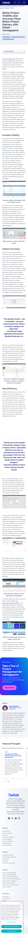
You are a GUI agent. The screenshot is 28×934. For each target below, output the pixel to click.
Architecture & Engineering (9, 857)
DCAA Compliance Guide (8, 882)
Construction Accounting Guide (10, 884)
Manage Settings (11, 922)
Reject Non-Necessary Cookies (11, 926)
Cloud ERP (4, 835)
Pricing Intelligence (7, 839)
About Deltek (5, 896)
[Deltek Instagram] (19, 818)
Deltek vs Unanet (6, 887)
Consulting (5, 861)
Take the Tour (9, 688)
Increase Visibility (9, 51)
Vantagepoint (6, 37)
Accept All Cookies (11, 931)
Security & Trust (6, 898)
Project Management (8, 39)
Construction (5, 859)
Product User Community (18, 37)
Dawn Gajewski (14, 706)
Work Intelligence (6, 843)
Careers (4, 900)
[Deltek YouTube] (16, 818)
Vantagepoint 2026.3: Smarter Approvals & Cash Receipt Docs (13, 755)
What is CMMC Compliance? (9, 880)
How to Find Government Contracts (11, 878)
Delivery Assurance (7, 845)
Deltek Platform (6, 831)
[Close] (21, 903)
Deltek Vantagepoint (8, 59)
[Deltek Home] (6, 2)
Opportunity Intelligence (8, 837)
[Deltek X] (12, 818)
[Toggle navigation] (24, 3)
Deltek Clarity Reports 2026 (9, 872)
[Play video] (14, 301)
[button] (8, 781)
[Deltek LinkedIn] (9, 818)
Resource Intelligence (7, 841)
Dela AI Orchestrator (7, 833)
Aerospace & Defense (7, 855)
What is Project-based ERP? (9, 874)
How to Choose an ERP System (10, 876)
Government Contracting (8, 863)
